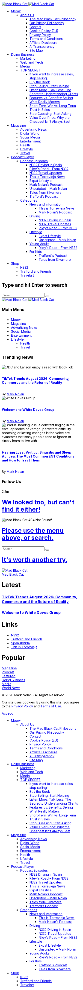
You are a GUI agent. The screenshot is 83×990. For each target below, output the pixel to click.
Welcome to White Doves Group (28, 410)
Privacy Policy (22, 706)
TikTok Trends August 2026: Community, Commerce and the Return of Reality (35, 380)
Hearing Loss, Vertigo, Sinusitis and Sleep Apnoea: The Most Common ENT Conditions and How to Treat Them (38, 456)
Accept (7, 713)
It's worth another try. (34, 559)
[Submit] (47, 296)
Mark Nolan (15, 394)
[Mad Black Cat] (28, 4)
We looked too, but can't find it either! (38, 506)
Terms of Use (51, 706)
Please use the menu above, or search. (33, 534)
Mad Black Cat (13, 574)
